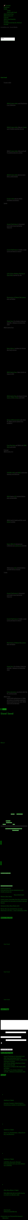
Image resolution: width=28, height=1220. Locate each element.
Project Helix (7, 82)
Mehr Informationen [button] (7, 885)
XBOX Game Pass (9, 14)
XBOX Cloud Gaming (9, 19)
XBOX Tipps (7, 696)
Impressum (7, 1210)
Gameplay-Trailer (6, 873)
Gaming (8, 820)
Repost (16, 895)
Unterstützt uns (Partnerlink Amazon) (12, 1216)
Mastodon (5, 1218)
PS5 (14, 824)
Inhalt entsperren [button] (6, 888)
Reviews (6, 21)
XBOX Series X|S (8, 16)
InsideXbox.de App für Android (13, 22)
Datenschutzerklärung (10, 1211)
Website (3, 1040)
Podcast (6, 17)
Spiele (5, 9)
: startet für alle (14, 1064)
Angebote (6, 7)
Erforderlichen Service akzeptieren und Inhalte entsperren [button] (12, 891)
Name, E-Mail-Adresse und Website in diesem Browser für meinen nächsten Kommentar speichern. (12, 1044)
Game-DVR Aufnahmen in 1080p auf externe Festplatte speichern (16, 699)
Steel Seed (19, 813)
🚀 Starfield (7, 5)
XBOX (4, 824)
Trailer (9, 10)
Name (3, 1032)
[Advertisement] (14, 55)
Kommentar (5, 1019)
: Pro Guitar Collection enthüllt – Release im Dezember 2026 (14, 1070)
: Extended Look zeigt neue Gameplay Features (14, 1057)
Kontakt (6, 24)
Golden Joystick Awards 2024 (13, 828)
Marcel (3, 742)
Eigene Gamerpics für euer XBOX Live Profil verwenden (16, 702)
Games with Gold (12, 12)
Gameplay (9, 822)
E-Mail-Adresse (5, 1035)
